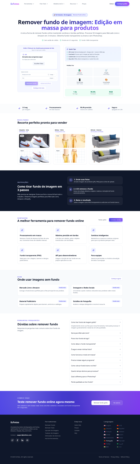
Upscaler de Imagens (52, 430)
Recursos (73, 4)
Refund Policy (125, 457)
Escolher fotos (38, 63)
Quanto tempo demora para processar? (85, 371)
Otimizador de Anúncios (52, 436)
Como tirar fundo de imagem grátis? (83, 322)
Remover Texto (49, 428)
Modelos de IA (58, 4)
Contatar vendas (116, 220)
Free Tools (43, 4)
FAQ (75, 433)
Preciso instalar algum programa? (82, 360)
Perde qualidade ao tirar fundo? (82, 382)
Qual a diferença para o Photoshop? (83, 377)
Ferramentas (28, 4)
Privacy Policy (115, 457)
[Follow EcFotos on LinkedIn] (22, 440)
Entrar (112, 4)
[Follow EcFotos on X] (12, 440)
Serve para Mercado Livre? (80, 333)
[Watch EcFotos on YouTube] (27, 440)
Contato (76, 430)
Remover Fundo (50, 425)
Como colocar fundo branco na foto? (83, 366)
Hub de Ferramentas (51, 438)
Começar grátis (122, 4)
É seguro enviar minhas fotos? (81, 349)
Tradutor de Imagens (52, 433)
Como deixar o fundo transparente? (83, 344)
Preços (84, 4)
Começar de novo (38, 88)
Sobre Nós (77, 425)
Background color (37, 74)
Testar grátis (102, 220)
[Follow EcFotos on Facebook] (17, 440)
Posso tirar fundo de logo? (80, 338)
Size (37, 78)
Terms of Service (104, 457)
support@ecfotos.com (24, 435)
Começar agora (116, 278)
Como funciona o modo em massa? (83, 355)
